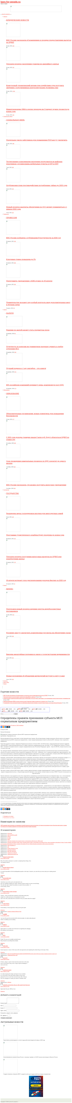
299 (14, 488)
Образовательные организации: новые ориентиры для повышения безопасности (35, 414)
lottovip (9, 836)
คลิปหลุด (9, 982)
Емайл (2, 1008)
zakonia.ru (7, 807)
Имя (2, 1005)
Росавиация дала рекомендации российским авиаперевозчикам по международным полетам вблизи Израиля (32, 703)
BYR (9, 711)
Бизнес (5, 585)
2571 (4, 935)
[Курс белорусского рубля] (5, 711)
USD (7, 709)
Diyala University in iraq (12, 848)
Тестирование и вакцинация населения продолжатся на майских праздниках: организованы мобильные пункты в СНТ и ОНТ (34, 162)
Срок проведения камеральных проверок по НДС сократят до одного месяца (36, 462)
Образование (6, 390)
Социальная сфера (7, 116)
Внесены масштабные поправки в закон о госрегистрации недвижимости (38, 654)
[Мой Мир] (5, 727)
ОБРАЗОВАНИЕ (12, 393)
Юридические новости (6, 725)
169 (14, 466)
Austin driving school (8, 867)
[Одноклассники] (3, 727)
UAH (24, 711)
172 (15, 562)
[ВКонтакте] (1, 727)
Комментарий (4, 1003)
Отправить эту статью (8, 816)
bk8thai (5, 924)
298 (13, 143)
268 (13, 167)
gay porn (5, 957)
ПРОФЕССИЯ (11, 218)
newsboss (21, 725)
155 (15, 241)
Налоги (5, 309)
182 (13, 115)
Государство (6, 489)
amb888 (5, 914)
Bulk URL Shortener (11, 851)
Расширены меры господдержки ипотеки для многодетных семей (34, 513)
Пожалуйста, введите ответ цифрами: (9, 1013)
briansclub (9, 833)
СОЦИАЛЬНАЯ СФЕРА (15, 120)
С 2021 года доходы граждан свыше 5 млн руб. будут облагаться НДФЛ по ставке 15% (37, 438)
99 (14, 308)
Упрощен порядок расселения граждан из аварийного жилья (32, 64)
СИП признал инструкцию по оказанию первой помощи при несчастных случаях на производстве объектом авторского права (34, 825)
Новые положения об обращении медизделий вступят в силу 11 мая (35, 676)
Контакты (5, 680)
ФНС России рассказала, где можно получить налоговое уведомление (36, 485)
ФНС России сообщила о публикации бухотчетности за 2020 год (33, 238)
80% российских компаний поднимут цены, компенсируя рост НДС (35, 385)
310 (13, 212)
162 (13, 67)
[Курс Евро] (19, 709)
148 (13, 517)
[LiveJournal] (9, 727)
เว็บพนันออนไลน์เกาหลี (12, 955)
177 (13, 419)
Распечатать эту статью (8, 817)
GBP (37, 709)
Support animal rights (8, 856)
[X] (7, 727)
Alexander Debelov (11, 849)
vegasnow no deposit (12, 852)
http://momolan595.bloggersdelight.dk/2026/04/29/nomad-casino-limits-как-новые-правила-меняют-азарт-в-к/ (32, 953)
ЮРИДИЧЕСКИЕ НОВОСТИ (17, 20)
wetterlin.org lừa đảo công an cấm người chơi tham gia (16, 985)
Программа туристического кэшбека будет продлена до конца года (35, 535)
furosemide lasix (7, 878)
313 (13, 614)
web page (5, 945)
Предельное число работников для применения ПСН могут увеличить (36, 140)
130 (13, 45)
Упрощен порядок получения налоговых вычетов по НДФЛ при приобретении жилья (33, 557)
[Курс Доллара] (4, 709)
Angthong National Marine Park (14, 911)
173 (15, 388)
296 (13, 679)
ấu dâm (9, 838)
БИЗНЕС (9, 589)
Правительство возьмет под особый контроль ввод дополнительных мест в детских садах (38, 303)
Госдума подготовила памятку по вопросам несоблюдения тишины (18, 826)
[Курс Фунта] (33, 709)
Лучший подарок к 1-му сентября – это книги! (26, 368)
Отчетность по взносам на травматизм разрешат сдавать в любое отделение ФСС (34, 347)
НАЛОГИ (10, 313)
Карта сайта (6, 682)
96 (15, 333)
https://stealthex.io (11, 845)
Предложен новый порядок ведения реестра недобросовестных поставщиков (33, 610)
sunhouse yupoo (7, 970)
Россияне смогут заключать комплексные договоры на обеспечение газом (38, 633)
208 (15, 443)
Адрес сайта (3, 1010)
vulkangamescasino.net (12, 854)
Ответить (3, 864)
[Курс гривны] (21, 711)
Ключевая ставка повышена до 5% (21, 259)
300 (15, 284)
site (8, 846)
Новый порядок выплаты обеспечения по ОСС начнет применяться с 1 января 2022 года (36, 208)
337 (15, 538)
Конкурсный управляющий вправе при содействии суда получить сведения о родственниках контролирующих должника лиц (35, 86)
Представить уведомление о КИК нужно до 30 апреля (29, 281)
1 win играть (6, 903)
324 (13, 657)
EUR (22, 709)
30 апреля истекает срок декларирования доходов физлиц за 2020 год (36, 580)
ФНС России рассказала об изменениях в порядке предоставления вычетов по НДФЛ (38, 41)
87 (14, 583)
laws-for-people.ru (11, 1)
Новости (5, 16)
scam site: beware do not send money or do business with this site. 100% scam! (25, 840)
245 (13, 188)
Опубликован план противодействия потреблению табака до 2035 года (36, 185)
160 (15, 352)
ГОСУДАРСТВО (12, 493)
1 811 (14, 91)
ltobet (8, 839)
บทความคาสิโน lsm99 (12, 835)
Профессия (6, 214)
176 (15, 371)
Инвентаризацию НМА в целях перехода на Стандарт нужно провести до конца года (37, 110)
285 (15, 262)
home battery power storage (10, 891)
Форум (4, 683)
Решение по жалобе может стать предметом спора (27, 330)
